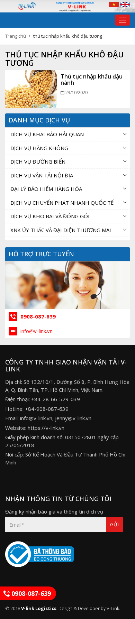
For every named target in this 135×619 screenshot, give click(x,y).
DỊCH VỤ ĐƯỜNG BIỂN (37, 161)
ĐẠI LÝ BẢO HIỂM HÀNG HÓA (46, 188)
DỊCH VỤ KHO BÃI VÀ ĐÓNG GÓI (50, 216)
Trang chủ (15, 36)
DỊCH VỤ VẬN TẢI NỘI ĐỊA (41, 175)
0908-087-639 (37, 316)
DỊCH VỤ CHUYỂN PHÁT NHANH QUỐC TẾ (62, 202)
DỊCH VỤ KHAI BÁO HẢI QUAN (47, 134)
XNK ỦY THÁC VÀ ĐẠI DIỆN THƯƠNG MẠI (60, 230)
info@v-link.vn (36, 330)
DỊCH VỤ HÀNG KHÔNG (39, 148)
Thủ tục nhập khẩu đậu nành (92, 79)
